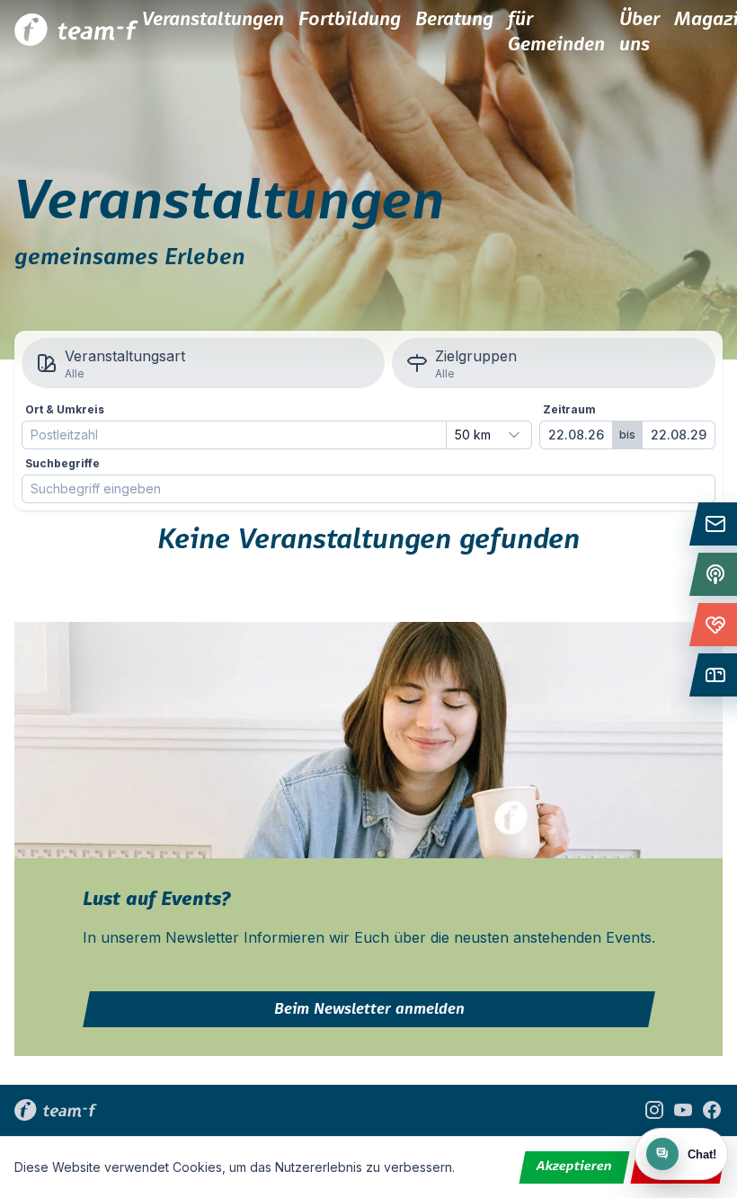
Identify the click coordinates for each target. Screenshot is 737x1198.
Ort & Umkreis (64, 409)
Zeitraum (569, 409)
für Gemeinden (556, 32)
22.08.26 (576, 434)
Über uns (639, 32)
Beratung (454, 20)
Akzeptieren (575, 1166)
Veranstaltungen (213, 20)
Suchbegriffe (62, 463)
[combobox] (489, 435)
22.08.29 (678, 434)
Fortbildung (349, 20)
